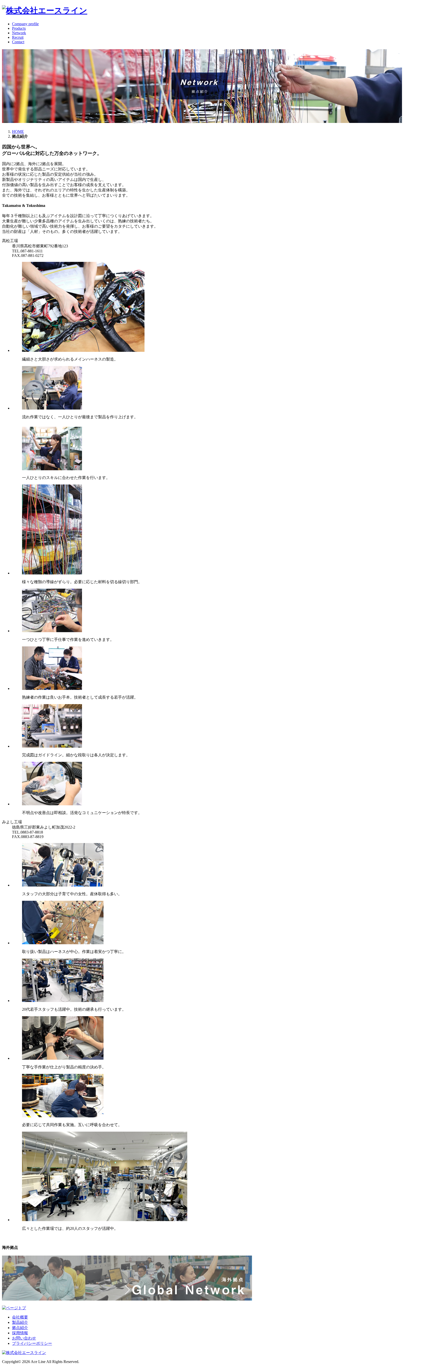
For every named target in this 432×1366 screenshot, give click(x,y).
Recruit (18, 37)
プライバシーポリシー (32, 1343)
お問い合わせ (24, 1338)
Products (19, 28)
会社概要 (20, 1317)
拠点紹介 (20, 1328)
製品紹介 (20, 1322)
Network (19, 33)
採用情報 (20, 1333)
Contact (18, 42)
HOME (18, 131)
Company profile (25, 24)
